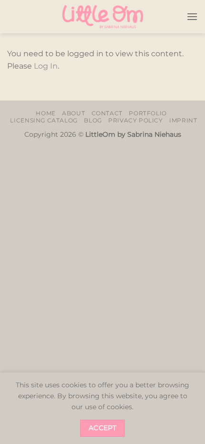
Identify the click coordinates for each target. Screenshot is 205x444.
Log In (46, 66)
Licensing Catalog (43, 120)
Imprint (183, 120)
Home (45, 113)
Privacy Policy (135, 120)
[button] (192, 16)
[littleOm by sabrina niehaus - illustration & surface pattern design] (102, 17)
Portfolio (148, 113)
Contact (107, 113)
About (73, 113)
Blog (93, 120)
